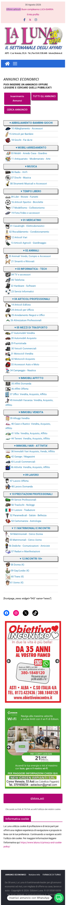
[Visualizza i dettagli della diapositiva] (33, 662)
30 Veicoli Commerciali (23, 348)
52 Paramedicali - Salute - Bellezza (28, 515)
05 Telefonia (17, 280)
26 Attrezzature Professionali (25, 320)
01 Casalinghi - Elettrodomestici (27, 226)
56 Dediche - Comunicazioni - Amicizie (29, 545)
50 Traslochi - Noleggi (23, 504)
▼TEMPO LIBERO (30, 191)
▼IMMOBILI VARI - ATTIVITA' (31, 445)
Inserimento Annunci (17, 98)
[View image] (33, 748)
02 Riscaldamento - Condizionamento (29, 231)
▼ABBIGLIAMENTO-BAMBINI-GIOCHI (31, 122)
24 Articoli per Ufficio (22, 309)
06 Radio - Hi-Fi (19, 172)
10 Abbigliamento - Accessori (27, 128)
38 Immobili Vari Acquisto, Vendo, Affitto (33, 451)
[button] (59, 898)
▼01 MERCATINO (30, 220)
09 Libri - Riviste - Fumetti (24, 196)
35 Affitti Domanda (21, 383)
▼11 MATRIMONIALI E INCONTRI (30, 528)
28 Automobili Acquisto (24, 338)
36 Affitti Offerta (19, 388)
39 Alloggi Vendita (19, 418)
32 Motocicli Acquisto (23, 359)
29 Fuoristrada (18, 343)
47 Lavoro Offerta (19, 480)
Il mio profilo (33, 14)
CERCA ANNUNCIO (17, 109)
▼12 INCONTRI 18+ (30, 558)
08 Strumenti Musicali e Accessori (28, 183)
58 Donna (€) (17, 564)
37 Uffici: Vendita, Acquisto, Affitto (28, 394)
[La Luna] (7, 63)
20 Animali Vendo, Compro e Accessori (30, 256)
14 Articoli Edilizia (21, 304)
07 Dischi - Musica (21, 177)
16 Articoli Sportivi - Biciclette (27, 202)
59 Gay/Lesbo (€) (20, 570)
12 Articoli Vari (19, 237)
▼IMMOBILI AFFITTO (30, 378)
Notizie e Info (34, 875)
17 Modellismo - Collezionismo (28, 207)
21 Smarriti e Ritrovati (22, 261)
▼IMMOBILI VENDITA (30, 412)
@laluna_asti (37, 798)
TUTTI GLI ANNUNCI (44, 96)
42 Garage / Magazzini (23, 456)
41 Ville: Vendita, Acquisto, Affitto (29, 433)
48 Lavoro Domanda (22, 486)
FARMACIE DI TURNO (52, 875)
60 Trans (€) (17, 576)
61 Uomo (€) (16, 582)
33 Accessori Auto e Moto (25, 364)
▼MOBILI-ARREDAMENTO (30, 147)
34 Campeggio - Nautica (23, 370)
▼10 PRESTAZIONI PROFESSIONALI (30, 494)
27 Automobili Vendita (23, 333)
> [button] (57, 661)
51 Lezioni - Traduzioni (23, 510)
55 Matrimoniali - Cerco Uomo (25, 539)
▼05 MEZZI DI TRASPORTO (30, 327)
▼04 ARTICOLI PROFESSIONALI (31, 299)
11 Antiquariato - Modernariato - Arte (30, 158)
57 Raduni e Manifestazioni (25, 551)
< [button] (9, 661)
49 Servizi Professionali (23, 499)
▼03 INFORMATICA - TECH (31, 268)
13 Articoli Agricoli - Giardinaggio (28, 242)
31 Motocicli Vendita (22, 353)
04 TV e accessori (21, 274)
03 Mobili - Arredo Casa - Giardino (29, 153)
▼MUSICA (31, 166)
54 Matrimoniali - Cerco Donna (26, 534)
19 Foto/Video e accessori (25, 212)
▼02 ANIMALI (31, 250)
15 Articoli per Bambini (21, 134)
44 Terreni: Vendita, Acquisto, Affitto (30, 438)
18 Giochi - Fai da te (21, 140)
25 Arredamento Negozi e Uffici (28, 315)
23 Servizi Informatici (22, 291)
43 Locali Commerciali (23, 461)
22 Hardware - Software (23, 285)
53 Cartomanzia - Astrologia (26, 521)
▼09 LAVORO (31, 474)
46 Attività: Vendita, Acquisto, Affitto (30, 467)
